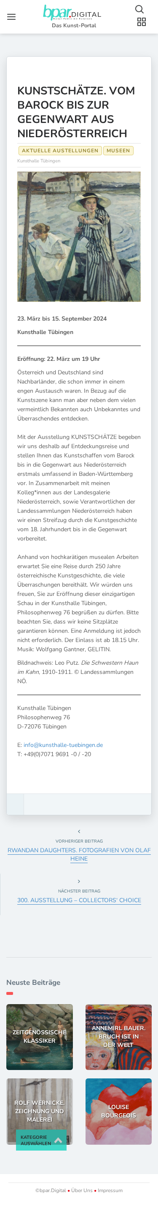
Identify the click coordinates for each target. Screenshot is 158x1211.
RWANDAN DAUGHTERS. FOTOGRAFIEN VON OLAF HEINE (79, 854)
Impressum (109, 1190)
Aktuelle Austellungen (60, 150)
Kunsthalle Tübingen (38, 161)
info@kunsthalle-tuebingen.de (63, 745)
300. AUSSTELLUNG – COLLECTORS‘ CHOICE (79, 900)
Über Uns (82, 1190)
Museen (118, 150)
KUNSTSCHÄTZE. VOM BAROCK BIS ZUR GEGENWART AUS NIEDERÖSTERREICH (76, 112)
